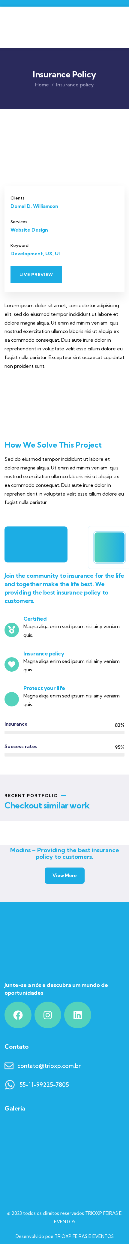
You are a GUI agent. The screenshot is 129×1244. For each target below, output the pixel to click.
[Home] (46, 27)
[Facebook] (18, 1015)
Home (42, 85)
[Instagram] (48, 1015)
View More (64, 875)
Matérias (47, 828)
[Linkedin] (77, 1015)
